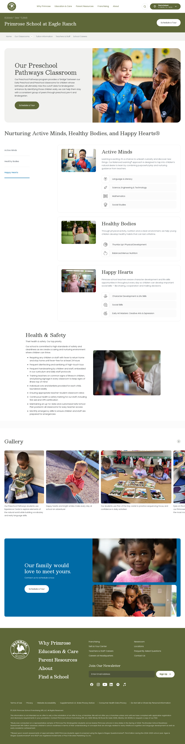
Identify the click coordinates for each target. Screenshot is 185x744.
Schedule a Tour (169, 22)
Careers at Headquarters (101, 655)
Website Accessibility (46, 703)
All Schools (8, 17)
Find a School (53, 676)
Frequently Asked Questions (147, 651)
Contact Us (139, 655)
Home (9, 36)
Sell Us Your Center (98, 646)
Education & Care (58, 651)
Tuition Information (44, 36)
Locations (139, 646)
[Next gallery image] (179, 441)
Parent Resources (57, 659)
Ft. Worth (24, 17)
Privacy (29, 703)
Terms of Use (16, 703)
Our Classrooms (22, 36)
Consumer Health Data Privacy (112, 703)
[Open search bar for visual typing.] (145, 7)
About (45, 668)
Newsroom (139, 641)
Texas (17, 17)
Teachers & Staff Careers (101, 651)
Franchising (94, 641)
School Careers (80, 36)
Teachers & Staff (63, 36)
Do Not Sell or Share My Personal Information (151, 703)
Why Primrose (54, 643)
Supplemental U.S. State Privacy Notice (77, 703)
